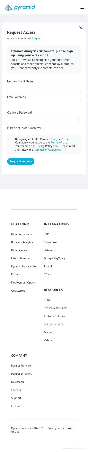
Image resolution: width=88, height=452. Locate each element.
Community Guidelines (47, 149)
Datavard (49, 250)
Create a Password (19, 112)
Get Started (18, 290)
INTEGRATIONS (56, 224)
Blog (47, 300)
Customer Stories (54, 316)
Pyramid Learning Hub (24, 266)
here (56, 146)
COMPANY (19, 355)
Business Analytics (22, 242)
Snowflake (50, 242)
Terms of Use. (59, 142)
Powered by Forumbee (74, 448)
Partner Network (21, 365)
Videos (48, 340)
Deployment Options (24, 282)
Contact (15, 406)
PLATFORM (20, 224)
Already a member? (23, 38)
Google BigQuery (54, 258)
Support (16, 398)
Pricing (15, 274)
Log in (36, 38)
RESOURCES (53, 290)
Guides (48, 332)
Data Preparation (21, 234)
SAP (46, 234)
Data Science (19, 250)
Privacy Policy (55, 428)
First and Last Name (20, 81)
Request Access (20, 161)
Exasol (48, 266)
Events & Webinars (55, 308)
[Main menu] (82, 7)
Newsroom (18, 382)
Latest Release (20, 258)
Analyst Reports (53, 324)
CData (47, 274)
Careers (16, 390)
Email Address (16, 97)
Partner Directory (21, 373)
